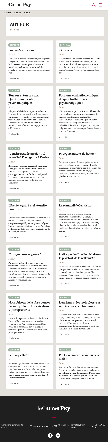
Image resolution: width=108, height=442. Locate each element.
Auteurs (17, 12)
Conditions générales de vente (12, 426)
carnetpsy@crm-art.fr (78, 426)
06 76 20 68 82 (100, 426)
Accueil (7, 12)
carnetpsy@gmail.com (43, 426)
